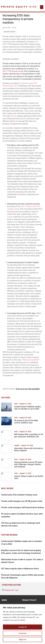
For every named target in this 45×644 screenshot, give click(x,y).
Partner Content (9, 32)
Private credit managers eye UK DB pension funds (21, 501)
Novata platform (32, 360)
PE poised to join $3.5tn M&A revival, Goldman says (26, 421)
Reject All (22, 639)
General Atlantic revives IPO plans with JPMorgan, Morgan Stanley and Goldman (28, 464)
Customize (22, 633)
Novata (14, 116)
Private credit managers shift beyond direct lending (22, 507)
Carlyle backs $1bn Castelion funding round (19, 495)
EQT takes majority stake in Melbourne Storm (20, 569)
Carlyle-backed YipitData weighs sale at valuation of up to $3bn (27, 408)
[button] (41, 7)
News (4, 600)
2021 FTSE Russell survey (13, 71)
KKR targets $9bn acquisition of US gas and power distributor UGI (28, 435)
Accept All (22, 627)
